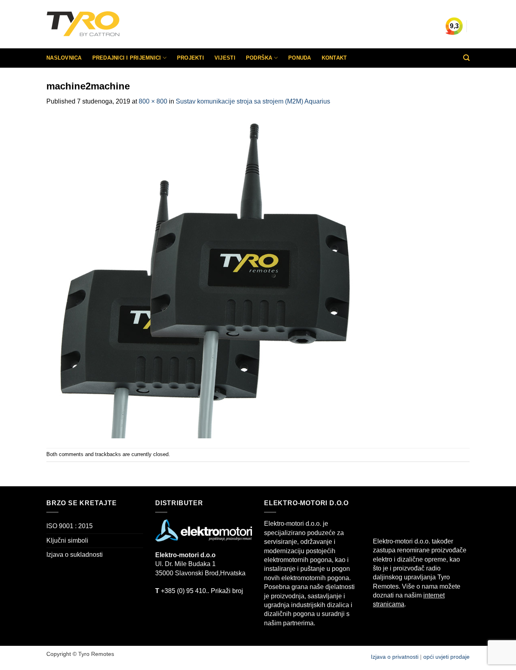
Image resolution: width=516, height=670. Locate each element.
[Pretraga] (466, 58)
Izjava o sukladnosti (74, 554)
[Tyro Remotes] (106, 24)
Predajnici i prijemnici (126, 58)
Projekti (190, 58)
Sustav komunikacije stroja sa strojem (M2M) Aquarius (253, 101)
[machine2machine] (207, 276)
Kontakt (334, 58)
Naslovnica (64, 58)
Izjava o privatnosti (395, 656)
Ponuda (299, 58)
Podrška (259, 58)
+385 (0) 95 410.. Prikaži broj (199, 590)
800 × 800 (153, 101)
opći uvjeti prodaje (446, 656)
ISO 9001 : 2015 (69, 526)
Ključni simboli (67, 540)
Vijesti (224, 58)
